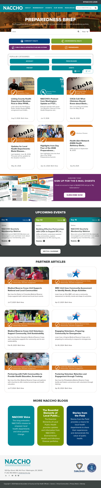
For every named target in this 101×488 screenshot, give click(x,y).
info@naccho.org (24, 473)
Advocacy (29, 61)
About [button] (28, 8)
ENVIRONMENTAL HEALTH (73, 41)
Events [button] (49, 8)
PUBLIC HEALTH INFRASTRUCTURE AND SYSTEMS (31, 47)
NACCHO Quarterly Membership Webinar (11, 230)
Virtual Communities (63, 484)
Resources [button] (70, 8)
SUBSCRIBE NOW (75, 195)
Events (71, 68)
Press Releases (71, 61)
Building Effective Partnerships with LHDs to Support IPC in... (50, 230)
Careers (52, 484)
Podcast (30, 68)
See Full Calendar (50, 251)
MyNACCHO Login (90, 2)
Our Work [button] (58, 8)
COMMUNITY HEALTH (31, 41)
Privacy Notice (74, 484)
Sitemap (82, 484)
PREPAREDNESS (73, 47)
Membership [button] (38, 8)
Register (5, 241)
